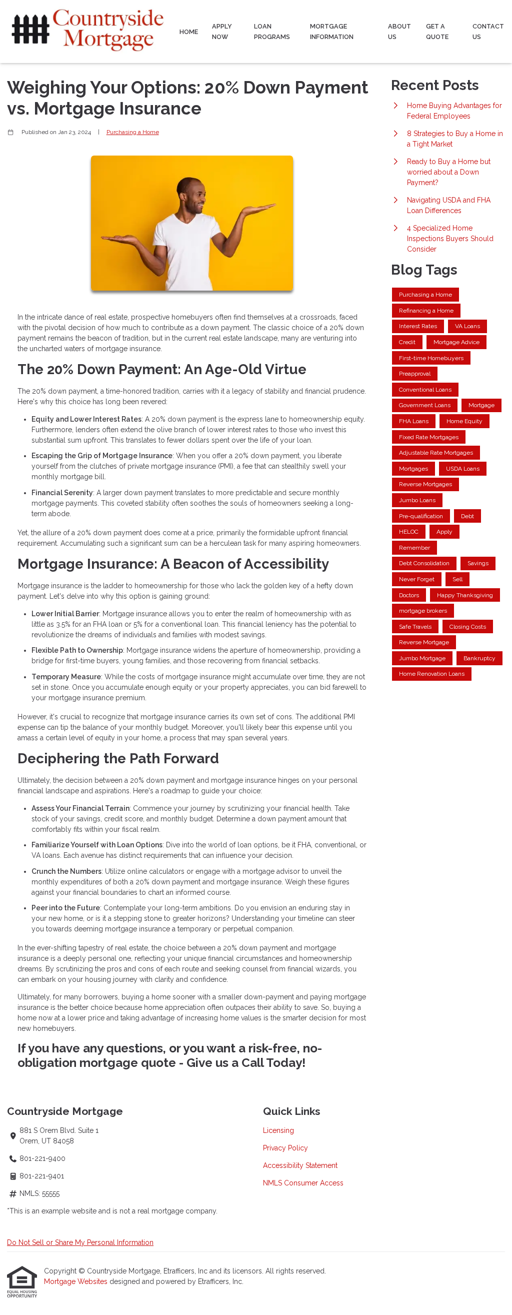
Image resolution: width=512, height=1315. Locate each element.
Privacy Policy (285, 1148)
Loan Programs (272, 32)
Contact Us (488, 32)
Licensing (278, 1130)
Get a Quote (437, 32)
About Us (399, 32)
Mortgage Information (332, 32)
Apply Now (222, 32)
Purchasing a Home (132, 132)
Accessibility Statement (300, 1165)
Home (189, 32)
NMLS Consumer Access (303, 1183)
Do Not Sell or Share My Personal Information (80, 1242)
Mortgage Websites (77, 1281)
